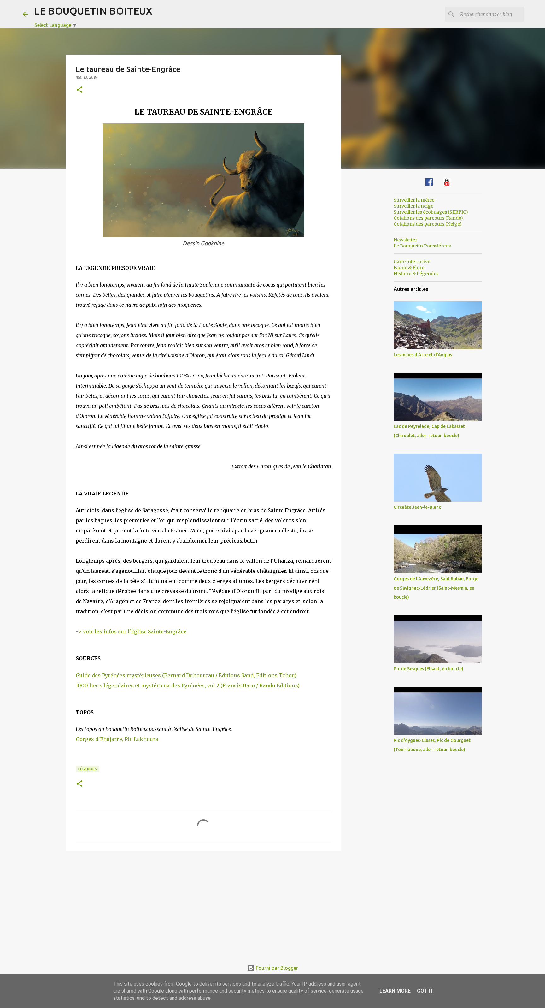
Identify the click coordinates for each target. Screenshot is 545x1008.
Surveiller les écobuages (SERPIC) (431, 212)
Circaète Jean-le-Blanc (417, 507)
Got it (425, 991)
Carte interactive (412, 261)
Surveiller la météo (414, 200)
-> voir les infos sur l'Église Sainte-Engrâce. (132, 631)
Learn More (395, 991)
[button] (79, 90)
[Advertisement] (203, 905)
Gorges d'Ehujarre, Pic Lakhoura (117, 739)
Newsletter (405, 240)
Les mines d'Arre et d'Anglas (423, 354)
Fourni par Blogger (276, 968)
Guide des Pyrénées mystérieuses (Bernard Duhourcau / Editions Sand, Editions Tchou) (186, 675)
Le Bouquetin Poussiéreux (422, 246)
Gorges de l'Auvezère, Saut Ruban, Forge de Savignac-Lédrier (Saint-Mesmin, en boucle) (436, 588)
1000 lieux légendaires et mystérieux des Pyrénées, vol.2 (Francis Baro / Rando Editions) (188, 685)
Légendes (87, 769)
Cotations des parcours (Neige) (428, 224)
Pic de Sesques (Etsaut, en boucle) (428, 668)
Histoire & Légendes (416, 273)
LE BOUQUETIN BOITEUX (93, 10)
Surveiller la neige (413, 206)
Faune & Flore (409, 267)
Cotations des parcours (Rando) (428, 218)
